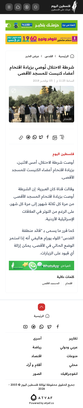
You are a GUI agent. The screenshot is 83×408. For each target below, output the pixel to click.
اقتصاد (36, 356)
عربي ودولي (69, 347)
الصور (37, 374)
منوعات (72, 356)
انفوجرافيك (69, 374)
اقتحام (68, 283)
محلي (73, 365)
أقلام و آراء (34, 365)
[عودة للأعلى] (41, 307)
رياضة (37, 347)
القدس (49, 56)
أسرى (37, 338)
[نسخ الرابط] (21, 138)
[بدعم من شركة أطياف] (41, 397)
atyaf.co (49, 403)
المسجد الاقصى (50, 283)
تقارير (73, 338)
